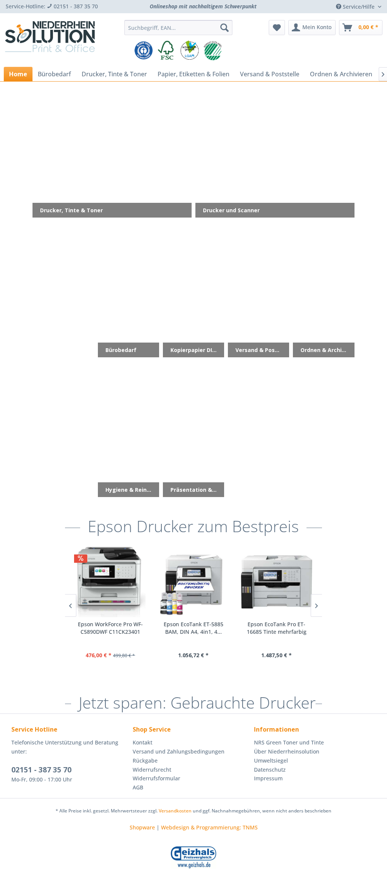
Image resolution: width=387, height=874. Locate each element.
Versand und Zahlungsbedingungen (178, 751)
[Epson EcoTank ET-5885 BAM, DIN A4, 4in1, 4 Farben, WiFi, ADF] (193, 582)
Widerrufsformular (156, 778)
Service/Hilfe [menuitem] (358, 6)
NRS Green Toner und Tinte (289, 742)
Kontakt (142, 742)
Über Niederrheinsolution (286, 751)
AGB (138, 787)
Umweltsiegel (271, 760)
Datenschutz (270, 769)
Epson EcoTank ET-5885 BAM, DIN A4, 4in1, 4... (193, 628)
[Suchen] (224, 27)
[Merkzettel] (277, 27)
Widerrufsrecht (152, 769)
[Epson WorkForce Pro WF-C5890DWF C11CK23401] (110, 582)
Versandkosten (175, 811)
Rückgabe (145, 760)
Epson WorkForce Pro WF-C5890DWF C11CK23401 (110, 628)
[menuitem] (178, 27)
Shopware (142, 827)
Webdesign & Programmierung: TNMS (209, 827)
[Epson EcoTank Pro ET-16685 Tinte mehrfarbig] (277, 582)
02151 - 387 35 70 (41, 770)
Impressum (268, 778)
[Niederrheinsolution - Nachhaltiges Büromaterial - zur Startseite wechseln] (50, 41)
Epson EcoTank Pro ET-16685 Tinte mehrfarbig (277, 628)
